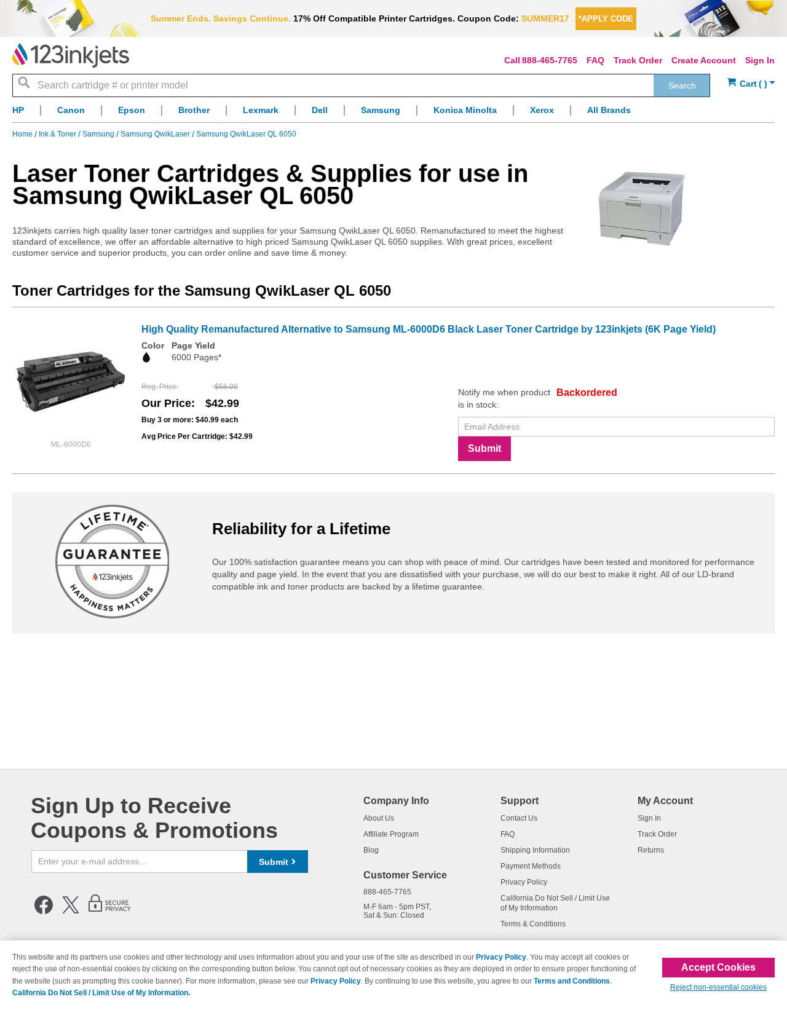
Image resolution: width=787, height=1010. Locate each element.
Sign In (760, 60)
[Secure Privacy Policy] (110, 911)
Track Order (638, 60)
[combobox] (361, 85)
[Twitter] (70, 911)
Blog (371, 850)
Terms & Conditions (533, 924)
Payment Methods (530, 866)
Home (23, 134)
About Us (378, 818)
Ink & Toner (58, 134)
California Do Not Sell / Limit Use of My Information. (101, 992)
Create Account (703, 60)
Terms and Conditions (572, 981)
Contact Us (518, 818)
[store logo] (70, 55)
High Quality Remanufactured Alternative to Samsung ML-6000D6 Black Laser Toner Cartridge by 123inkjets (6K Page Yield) (428, 329)
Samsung (99, 134)
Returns (651, 850)
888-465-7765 (549, 60)
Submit (484, 448)
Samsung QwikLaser (156, 134)
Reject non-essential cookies (718, 987)
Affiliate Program (391, 834)
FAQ (595, 60)
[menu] (393, 113)
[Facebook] (43, 911)
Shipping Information (535, 850)
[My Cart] (751, 84)
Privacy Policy (523, 882)
